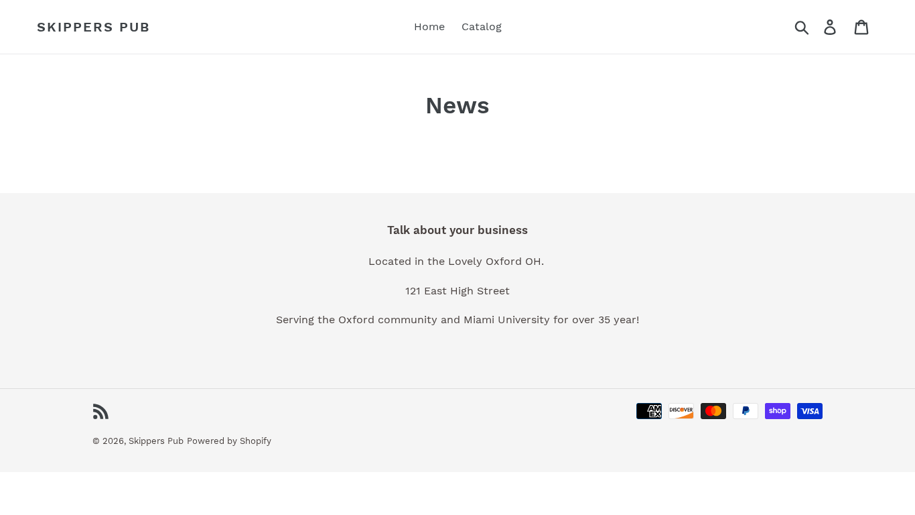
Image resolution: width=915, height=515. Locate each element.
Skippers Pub (93, 27)
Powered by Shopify (229, 441)
